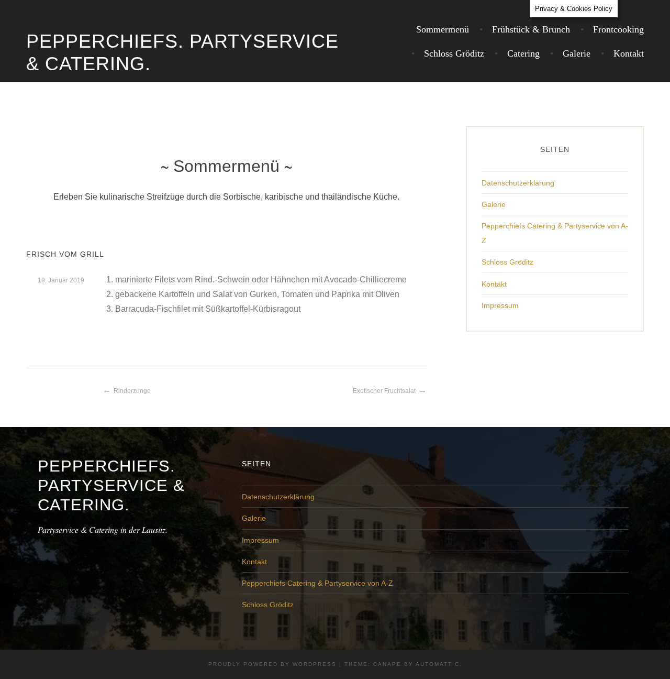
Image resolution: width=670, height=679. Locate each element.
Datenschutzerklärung (518, 183)
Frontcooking (618, 29)
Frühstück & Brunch (531, 29)
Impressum (500, 305)
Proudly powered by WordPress (272, 664)
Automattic (438, 664)
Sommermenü (442, 29)
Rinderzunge (132, 391)
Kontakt (628, 53)
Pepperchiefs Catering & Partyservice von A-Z (317, 583)
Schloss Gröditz (454, 53)
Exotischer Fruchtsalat (384, 391)
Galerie (576, 53)
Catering (523, 53)
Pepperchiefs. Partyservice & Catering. (111, 485)
